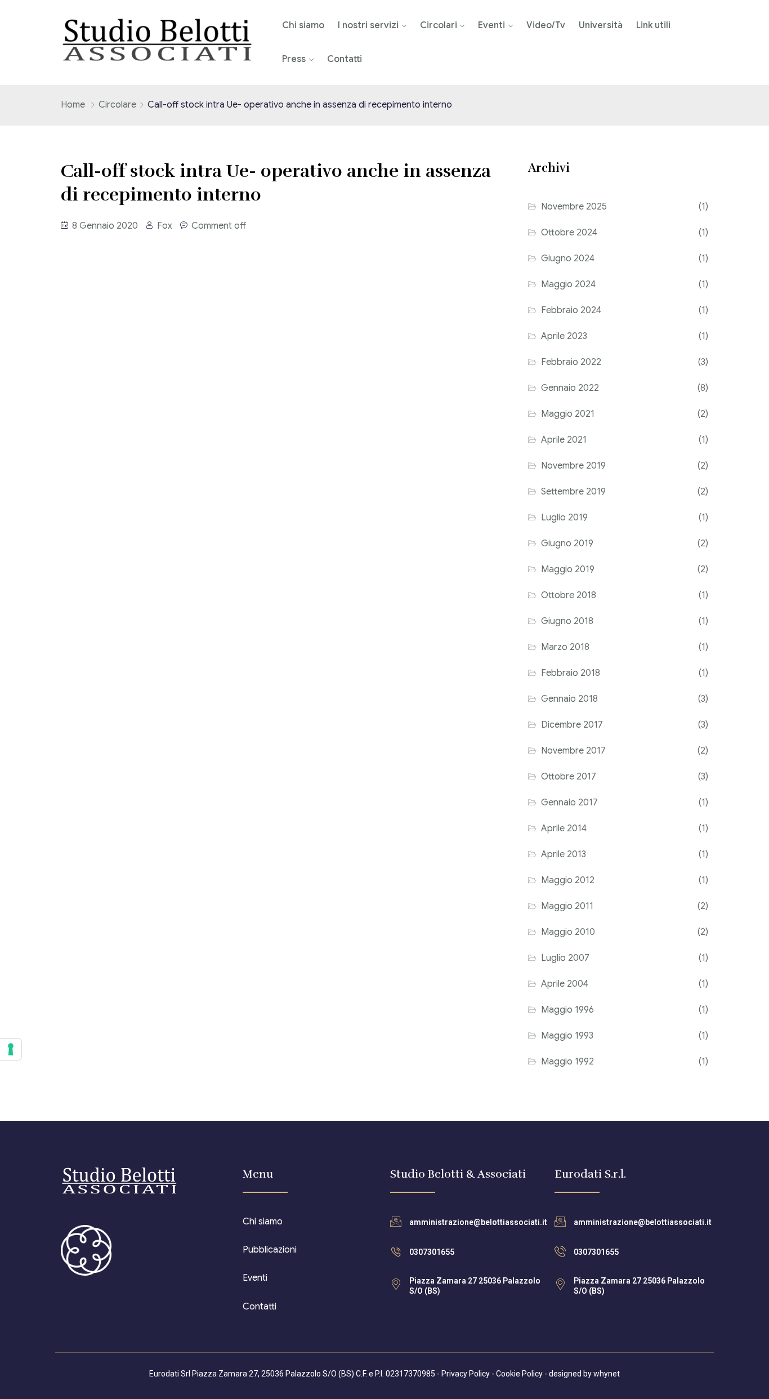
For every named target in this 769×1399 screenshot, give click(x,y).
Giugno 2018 (567, 621)
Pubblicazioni (270, 1249)
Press (294, 59)
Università (601, 25)
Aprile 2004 (564, 984)
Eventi (491, 25)
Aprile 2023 (564, 336)
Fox (164, 225)
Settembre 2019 (573, 491)
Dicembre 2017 (572, 724)
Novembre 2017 (573, 750)
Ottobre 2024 (569, 232)
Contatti (344, 59)
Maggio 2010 (568, 932)
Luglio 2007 (565, 958)
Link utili (653, 25)
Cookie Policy (519, 1373)
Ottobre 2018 (568, 595)
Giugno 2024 (567, 258)
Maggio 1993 (567, 1035)
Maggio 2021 (567, 414)
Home (73, 104)
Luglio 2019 (564, 517)
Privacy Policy (465, 1373)
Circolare (117, 104)
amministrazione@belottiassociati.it (478, 1222)
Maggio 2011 (567, 906)
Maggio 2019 (567, 569)
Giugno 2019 (567, 543)
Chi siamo (303, 25)
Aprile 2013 (563, 854)
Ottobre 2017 (568, 776)
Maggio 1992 (567, 1061)
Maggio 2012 (567, 880)
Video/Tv (545, 25)
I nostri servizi (368, 25)
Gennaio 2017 (569, 802)
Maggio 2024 (568, 284)
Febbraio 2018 (570, 673)
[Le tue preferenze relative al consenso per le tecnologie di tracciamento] (10, 1049)
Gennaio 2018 (569, 699)
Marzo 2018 (565, 647)
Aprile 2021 (564, 439)
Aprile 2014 (564, 828)
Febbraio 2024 (571, 310)
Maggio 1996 (567, 1009)
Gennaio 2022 (570, 388)
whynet (606, 1373)
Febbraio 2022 (571, 362)
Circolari (438, 25)
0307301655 (431, 1252)
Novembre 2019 (573, 465)
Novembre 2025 (574, 206)
